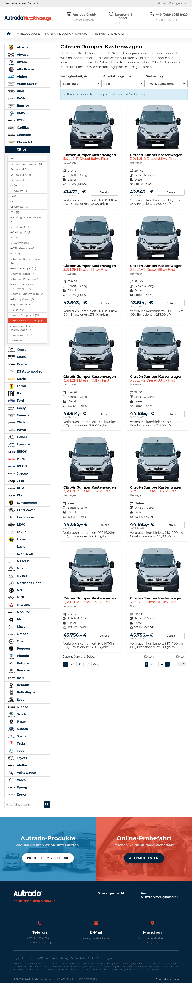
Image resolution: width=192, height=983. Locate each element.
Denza (21, 364)
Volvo (21, 780)
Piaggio (22, 656)
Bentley (22, 105)
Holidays (17, 310)
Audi (20, 91)
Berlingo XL (19, 180)
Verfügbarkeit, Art (74, 76)
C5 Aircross (19, 206)
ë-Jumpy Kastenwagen (27, 293)
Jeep (20, 481)
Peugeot (23, 648)
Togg (20, 751)
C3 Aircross (18, 190)
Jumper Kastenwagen (26, 320)
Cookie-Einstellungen (100, 958)
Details (104, 192)
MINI (20, 597)
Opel (20, 641)
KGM (20, 488)
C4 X (14, 201)
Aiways (22, 55)
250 (95, 664)
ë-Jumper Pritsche (24, 279)
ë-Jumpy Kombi (22, 299)
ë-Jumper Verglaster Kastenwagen (22, 286)
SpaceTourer (19, 340)
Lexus (21, 532)
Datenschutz (78, 958)
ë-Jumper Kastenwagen (25, 261)
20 (72, 664)
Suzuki (22, 736)
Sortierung (154, 76)
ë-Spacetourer (20, 304)
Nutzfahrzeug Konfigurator (168, 3)
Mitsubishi (24, 605)
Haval (21, 430)
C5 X (14, 212)
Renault (22, 685)
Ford (20, 400)
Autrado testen (143, 858)
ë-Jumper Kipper (23, 268)
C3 (13, 185)
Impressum (28, 958)
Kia (19, 495)
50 (79, 664)
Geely (21, 408)
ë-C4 (15, 253)
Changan (23, 135)
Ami (14, 158)
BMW (21, 113)
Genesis (22, 415)
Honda (21, 437)
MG (19, 590)
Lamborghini (26, 503)
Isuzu (20, 459)
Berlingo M (18, 169)
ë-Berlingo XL (20, 232)
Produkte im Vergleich (47, 858)
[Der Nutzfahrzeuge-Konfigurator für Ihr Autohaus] (27, 18)
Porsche (23, 670)
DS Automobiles (29, 371)
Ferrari (21, 386)
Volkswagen (26, 772)
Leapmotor (25, 517)
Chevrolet (24, 142)
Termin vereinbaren (110, 33)
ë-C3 (14, 237)
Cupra (21, 349)
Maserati (23, 561)
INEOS (21, 451)
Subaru (22, 729)
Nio (19, 619)
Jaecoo (22, 473)
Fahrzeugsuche (27, 33)
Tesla (20, 743)
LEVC (20, 524)
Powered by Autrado (167, 979)
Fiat (19, 393)
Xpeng (21, 787)
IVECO (21, 466)
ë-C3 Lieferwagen (22, 248)
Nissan (22, 626)
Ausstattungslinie (117, 76)
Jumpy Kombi (21, 335)
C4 (13, 196)
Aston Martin (26, 84)
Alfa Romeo (25, 69)
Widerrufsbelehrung (57, 958)
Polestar (23, 663)
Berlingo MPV (20, 174)
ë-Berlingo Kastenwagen (25, 219)
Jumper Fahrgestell (24, 315)
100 (87, 664)
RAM (20, 678)
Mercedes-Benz (28, 583)
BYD (20, 120)
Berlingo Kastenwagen (26, 164)
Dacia (21, 357)
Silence (22, 707)
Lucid (21, 546)
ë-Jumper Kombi (22, 273)
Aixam (21, 62)
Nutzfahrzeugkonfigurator (67, 33)
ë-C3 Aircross (19, 242)
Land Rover (25, 510)
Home (11, 33)
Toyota (21, 758)
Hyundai (23, 444)
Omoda (22, 634)
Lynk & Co (24, 554)
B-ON (20, 98)
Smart (21, 721)
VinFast (22, 765)
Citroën (22, 149)
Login (17, 958)
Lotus (21, 539)
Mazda (21, 576)
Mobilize (23, 612)
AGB (40, 958)
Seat (20, 699)
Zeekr (21, 794)
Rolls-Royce (25, 692)
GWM (21, 422)
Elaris (21, 379)
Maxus (21, 568)
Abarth (22, 47)
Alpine (21, 76)
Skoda (21, 714)
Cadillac (22, 127)
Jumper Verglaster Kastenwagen (21, 328)
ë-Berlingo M (20, 227)
